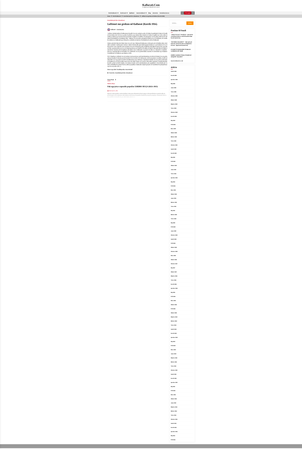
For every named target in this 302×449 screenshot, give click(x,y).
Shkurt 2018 (174, 259)
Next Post (110, 79)
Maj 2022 (173, 182)
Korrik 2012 (174, 427)
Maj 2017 (173, 268)
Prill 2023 (173, 161)
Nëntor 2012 (174, 411)
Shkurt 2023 (174, 165)
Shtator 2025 (174, 96)
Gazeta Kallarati (140, 13)
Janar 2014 (173, 353)
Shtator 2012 (174, 419)
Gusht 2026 (173, 71)
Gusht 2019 (173, 239)
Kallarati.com (151, 4)
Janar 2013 (173, 403)
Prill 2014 (173, 345)
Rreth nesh (123, 13)
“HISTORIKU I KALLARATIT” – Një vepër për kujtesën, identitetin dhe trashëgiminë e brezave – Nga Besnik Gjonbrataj (181, 43)
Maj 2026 (173, 83)
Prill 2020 (173, 227)
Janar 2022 (173, 198)
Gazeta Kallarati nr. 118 (177, 61)
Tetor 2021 (173, 206)
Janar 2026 (173, 87)
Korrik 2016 (174, 284)
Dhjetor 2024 (174, 104)
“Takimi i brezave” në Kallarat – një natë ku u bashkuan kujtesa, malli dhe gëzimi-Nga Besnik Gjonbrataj (182, 36)
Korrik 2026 (174, 75)
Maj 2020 (173, 222)
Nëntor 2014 (174, 321)
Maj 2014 (173, 341)
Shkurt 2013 (174, 398)
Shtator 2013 (174, 370)
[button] (182, 13)
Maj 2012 (173, 435)
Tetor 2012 (173, 415)
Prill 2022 (173, 186)
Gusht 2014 (173, 329)
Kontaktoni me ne (164, 13)
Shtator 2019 (174, 235)
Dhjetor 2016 (174, 276)
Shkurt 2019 (174, 247)
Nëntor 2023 (174, 137)
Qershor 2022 (174, 177)
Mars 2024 (173, 128)
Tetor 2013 (173, 366)
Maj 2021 (173, 210)
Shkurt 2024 (174, 132)
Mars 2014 (173, 349)
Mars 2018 (173, 255)
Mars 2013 (173, 394)
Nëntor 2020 (174, 214)
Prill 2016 (173, 296)
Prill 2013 (173, 390)
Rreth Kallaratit (113, 13)
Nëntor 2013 (174, 362)
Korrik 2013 (174, 378)
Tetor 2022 (173, 173)
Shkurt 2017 (174, 272)
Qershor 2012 (174, 431)
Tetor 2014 (173, 325)
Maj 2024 (173, 120)
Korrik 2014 (174, 333)
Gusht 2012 (173, 423)
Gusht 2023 (173, 149)
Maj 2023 (173, 157)
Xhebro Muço (111, 83)
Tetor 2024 (173, 108)
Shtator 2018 (174, 251)
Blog (149, 13)
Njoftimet (131, 13)
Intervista (155, 13)
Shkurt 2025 (174, 100)
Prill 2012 (173, 439)
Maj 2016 (173, 292)
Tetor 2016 (173, 280)
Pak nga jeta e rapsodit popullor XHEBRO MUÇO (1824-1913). (132, 86)
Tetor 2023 (173, 141)
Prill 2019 (173, 243)
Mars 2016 (173, 300)
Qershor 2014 (174, 337)
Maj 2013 (173, 386)
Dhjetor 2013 (174, 358)
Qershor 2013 (174, 382)
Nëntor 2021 (174, 202)
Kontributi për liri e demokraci (116, 20)
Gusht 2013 (173, 374)
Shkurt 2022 (174, 194)
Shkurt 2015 (174, 313)
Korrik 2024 (174, 116)
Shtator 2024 (174, 112)
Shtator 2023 (174, 145)
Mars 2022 (173, 190)
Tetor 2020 (173, 218)
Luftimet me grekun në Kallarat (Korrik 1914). (132, 24)
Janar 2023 (173, 169)
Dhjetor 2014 (174, 317)
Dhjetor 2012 (174, 407)
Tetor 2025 (173, 91)
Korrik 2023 (174, 153)
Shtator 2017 (174, 263)
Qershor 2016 (174, 288)
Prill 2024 (173, 124)
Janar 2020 (173, 231)
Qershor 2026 (174, 79)
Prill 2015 (173, 308)
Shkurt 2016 (174, 304)
